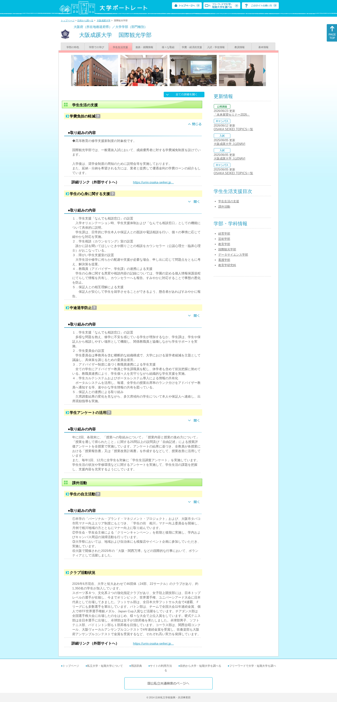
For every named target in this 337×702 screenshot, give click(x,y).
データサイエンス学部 (233, 254)
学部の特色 (72, 47)
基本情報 (263, 47)
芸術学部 (224, 239)
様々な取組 (168, 47)
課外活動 (224, 206)
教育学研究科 (227, 265)
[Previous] (72, 70)
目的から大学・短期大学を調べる (200, 665)
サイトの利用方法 (161, 665)
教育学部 (224, 244)
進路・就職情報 (144, 47)
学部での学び (96, 47)
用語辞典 (136, 665)
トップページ (68, 20)
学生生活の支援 (228, 201)
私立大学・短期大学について (105, 665)
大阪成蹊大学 (103, 20)
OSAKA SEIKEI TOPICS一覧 (233, 129)
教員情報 (240, 47)
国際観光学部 (227, 249)
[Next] (264, 70)
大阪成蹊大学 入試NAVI (229, 144)
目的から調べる (85, 20)
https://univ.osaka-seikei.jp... (153, 182)
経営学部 (224, 233)
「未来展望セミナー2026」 (232, 114)
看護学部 (224, 260)
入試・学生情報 (216, 47)
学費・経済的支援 (192, 47)
